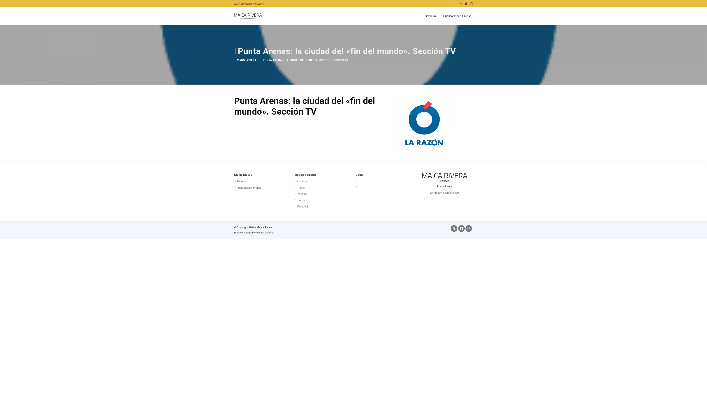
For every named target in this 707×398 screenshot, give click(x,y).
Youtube (302, 194)
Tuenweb (269, 232)
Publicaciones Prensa (457, 16)
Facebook (303, 206)
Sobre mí (431, 16)
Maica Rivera (246, 60)
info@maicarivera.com (251, 3)
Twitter (301, 200)
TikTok (301, 187)
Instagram (303, 181)
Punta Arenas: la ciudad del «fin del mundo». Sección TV (305, 60)
